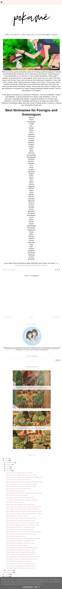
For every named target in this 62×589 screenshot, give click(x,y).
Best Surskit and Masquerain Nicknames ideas (21, 534)
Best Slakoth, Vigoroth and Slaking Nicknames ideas (23, 538)
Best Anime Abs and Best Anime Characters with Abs (23, 507)
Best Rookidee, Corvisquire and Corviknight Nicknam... (24, 532)
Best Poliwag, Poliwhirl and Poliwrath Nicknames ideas (24, 493)
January (9, 572)
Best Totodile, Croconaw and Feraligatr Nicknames (22, 509)
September (10, 462)
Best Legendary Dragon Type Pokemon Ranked (21, 484)
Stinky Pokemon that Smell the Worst (18, 479)
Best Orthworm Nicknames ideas (16, 495)
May (8, 468)
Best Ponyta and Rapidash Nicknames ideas (20, 504)
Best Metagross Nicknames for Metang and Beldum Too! (24, 477)
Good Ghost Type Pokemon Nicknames (19, 561)
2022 (7, 574)
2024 (7, 458)
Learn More (28, 587)
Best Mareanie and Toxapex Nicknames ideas (21, 486)
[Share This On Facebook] (55, 270)
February (10, 570)
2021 (7, 576)
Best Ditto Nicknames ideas (15, 502)
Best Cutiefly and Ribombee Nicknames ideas (21, 566)
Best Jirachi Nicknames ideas (15, 536)
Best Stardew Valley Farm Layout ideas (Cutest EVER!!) (32, 387)
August (9, 464)
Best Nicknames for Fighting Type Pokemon (20, 568)
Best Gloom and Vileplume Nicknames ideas (20, 541)
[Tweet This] (58, 270)
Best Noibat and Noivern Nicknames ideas (20, 529)
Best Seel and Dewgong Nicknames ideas (19, 554)
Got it (37, 587)
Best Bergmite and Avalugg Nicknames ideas (20, 552)
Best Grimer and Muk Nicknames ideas (19, 488)
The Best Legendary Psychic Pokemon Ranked (21, 500)
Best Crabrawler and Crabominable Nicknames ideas (23, 557)
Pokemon (12, 269)
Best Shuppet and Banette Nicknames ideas (20, 543)
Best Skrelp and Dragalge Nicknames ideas (20, 550)
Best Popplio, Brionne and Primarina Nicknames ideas (24, 511)
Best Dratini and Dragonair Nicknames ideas (20, 520)
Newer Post (7, 317)
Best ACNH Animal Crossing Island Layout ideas (32, 428)
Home (31, 317)
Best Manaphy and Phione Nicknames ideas (20, 527)
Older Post (56, 317)
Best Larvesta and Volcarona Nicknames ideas (21, 518)
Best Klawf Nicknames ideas (15, 491)
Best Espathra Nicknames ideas (16, 545)
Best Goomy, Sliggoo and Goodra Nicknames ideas (23, 525)
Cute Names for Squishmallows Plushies (19, 473)
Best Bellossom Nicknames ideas (17, 516)
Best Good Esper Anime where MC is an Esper (21, 475)
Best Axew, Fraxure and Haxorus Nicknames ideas (22, 522)
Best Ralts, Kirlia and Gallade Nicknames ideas (21, 559)
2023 (7, 460)
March (9, 470)
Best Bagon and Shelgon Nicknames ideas (20, 497)
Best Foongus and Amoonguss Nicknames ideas (22, 547)
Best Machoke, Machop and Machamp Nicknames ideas (24, 482)
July (8, 466)
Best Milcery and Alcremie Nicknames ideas (20, 563)
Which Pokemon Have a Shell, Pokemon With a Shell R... (25, 513)
